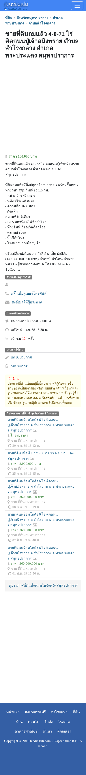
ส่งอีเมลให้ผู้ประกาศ (27, 302)
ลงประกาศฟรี (35, 712)
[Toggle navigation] (77, 5)
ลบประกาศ (19, 366)
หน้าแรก (13, 712)
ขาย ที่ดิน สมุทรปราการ (28, 440)
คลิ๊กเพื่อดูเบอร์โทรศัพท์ (29, 293)
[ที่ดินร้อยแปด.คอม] (15, 5)
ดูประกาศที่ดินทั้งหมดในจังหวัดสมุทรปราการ (43, 585)
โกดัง (49, 722)
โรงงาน (64, 722)
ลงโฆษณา (59, 712)
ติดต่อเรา (64, 731)
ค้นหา (47, 731)
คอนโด (33, 722)
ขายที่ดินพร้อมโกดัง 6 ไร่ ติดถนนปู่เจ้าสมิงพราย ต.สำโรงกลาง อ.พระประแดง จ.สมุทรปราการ (40, 425)
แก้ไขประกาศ (21, 357)
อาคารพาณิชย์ (26, 731)
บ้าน (19, 722)
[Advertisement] (43, 108)
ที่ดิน (76, 712)
